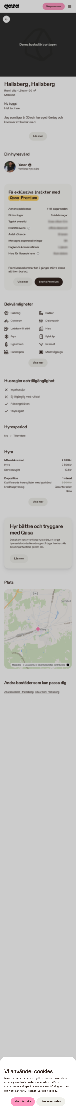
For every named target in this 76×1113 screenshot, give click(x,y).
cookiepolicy (49, 1091)
